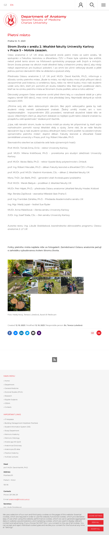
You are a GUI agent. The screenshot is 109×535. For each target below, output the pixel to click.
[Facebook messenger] (15, 332)
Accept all (95, 529)
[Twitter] (27, 332)
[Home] (43, 20)
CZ (5, 5)
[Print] (39, 332)
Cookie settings (95, 516)
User (80, 5)
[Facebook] (10, 332)
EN (11, 5)
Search (92, 5)
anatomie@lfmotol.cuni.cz (19, 499)
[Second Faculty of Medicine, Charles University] (11, 20)
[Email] (33, 332)
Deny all (95, 522)
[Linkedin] (21, 332)
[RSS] (54, 359)
